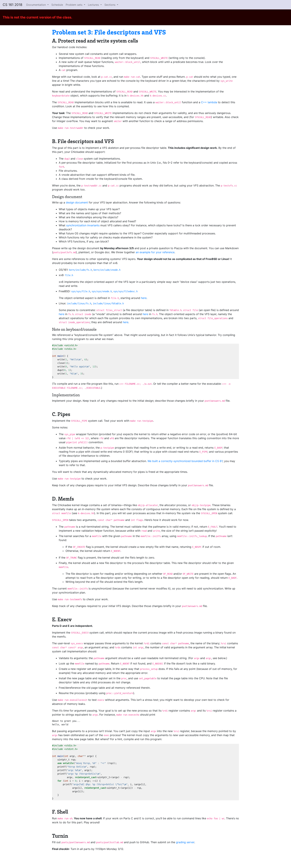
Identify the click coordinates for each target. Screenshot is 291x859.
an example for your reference (155, 252)
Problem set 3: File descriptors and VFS (109, 32)
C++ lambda (209, 102)
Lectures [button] (94, 4)
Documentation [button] (36, 4)
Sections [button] (110, 4)
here (144, 298)
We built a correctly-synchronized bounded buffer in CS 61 (185, 461)
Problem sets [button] (74, 4)
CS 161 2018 (12, 5)
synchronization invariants (83, 225)
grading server (185, 842)
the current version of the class (45, 17)
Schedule (57, 4)
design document (77, 202)
